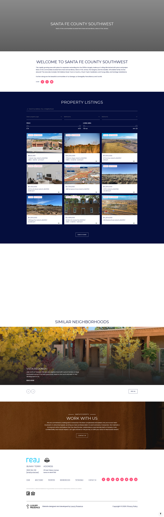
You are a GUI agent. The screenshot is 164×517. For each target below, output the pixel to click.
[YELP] (131, 479)
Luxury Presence (77, 506)
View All (133, 391)
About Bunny (39, 480)
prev (28, 391)
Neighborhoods (65, 480)
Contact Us (92, 480)
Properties (51, 480)
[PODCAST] (122, 479)
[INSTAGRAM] (108, 479)
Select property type (32, 117)
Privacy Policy (132, 506)
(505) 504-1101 (31, 470)
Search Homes (82, 234)
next (33, 391)
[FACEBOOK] (103, 479)
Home (28, 480)
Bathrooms (67, 117)
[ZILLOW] (136, 479)
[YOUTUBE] (117, 479)
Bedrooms (105, 117)
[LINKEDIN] (112, 479)
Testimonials (79, 480)
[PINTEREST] (126, 479)
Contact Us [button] (82, 435)
